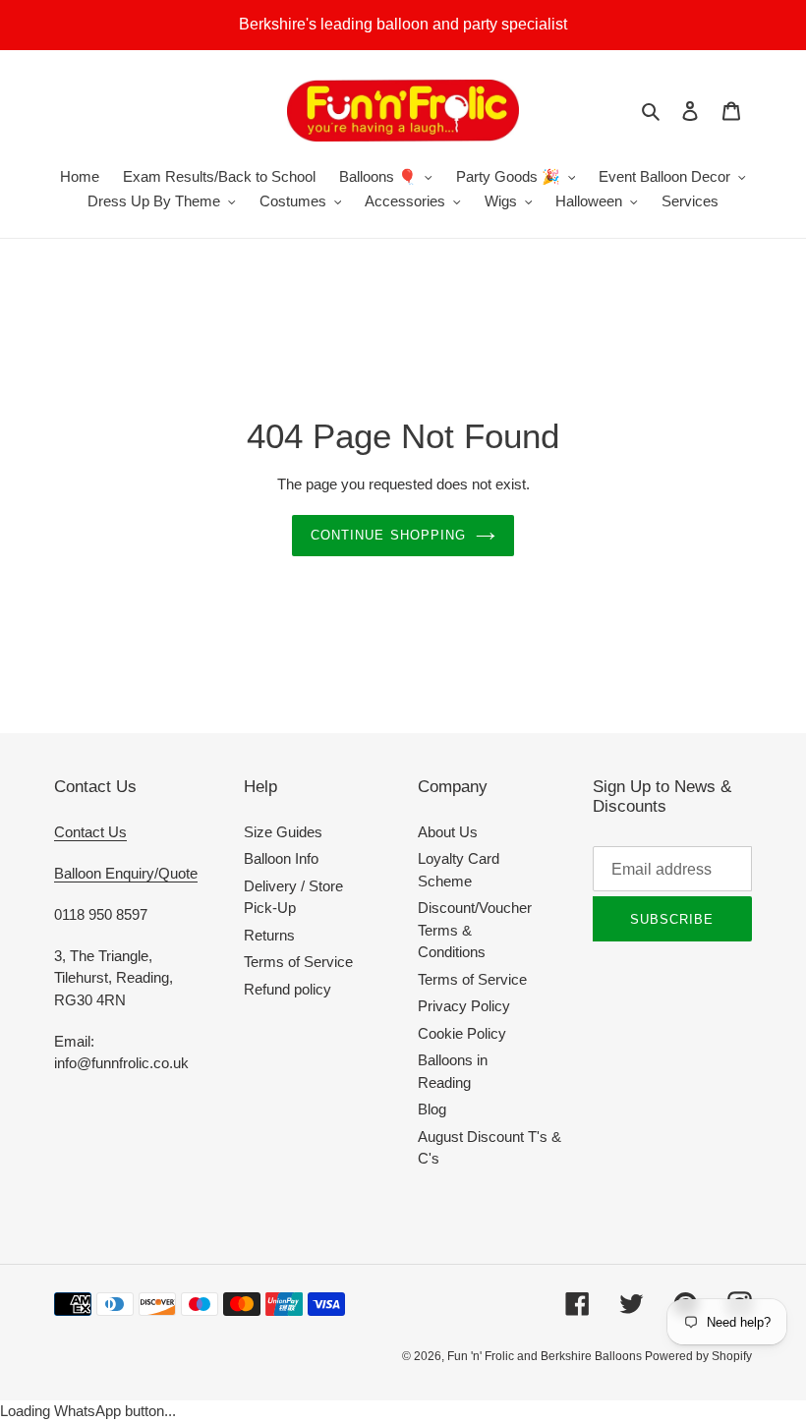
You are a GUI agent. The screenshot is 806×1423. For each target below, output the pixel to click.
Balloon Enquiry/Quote (126, 873)
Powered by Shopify (698, 1356)
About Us (448, 832)
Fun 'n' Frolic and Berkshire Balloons (546, 1356)
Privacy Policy (464, 1005)
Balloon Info (281, 858)
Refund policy (287, 989)
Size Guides (283, 832)
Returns (269, 935)
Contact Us (90, 832)
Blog (432, 1109)
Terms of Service (298, 961)
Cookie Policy (462, 1033)
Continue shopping (388, 535)
